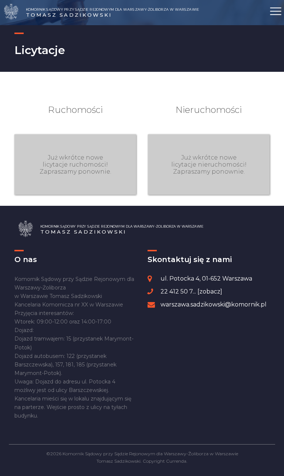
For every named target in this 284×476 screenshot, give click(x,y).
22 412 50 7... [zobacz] (191, 291)
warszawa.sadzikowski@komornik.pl (213, 304)
